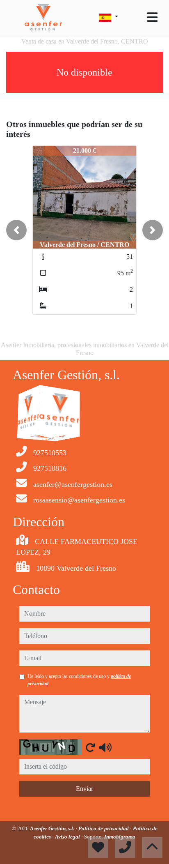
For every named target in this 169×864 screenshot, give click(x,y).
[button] (16, 230)
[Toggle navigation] (152, 17)
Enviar (84, 788)
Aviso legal (68, 837)
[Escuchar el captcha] (105, 747)
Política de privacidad (104, 828)
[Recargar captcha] (90, 747)
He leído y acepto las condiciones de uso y (79, 680)
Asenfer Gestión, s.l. (52, 828)
